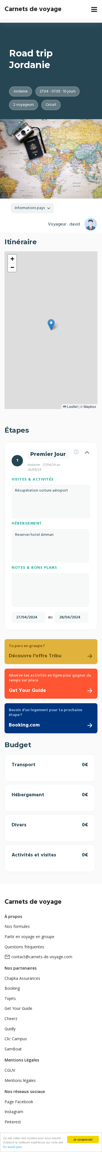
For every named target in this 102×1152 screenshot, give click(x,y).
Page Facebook (19, 1101)
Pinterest (13, 1121)
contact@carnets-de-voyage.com (41, 956)
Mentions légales (20, 1080)
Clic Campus (16, 1038)
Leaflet (72, 406)
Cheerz (11, 1018)
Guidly (10, 1028)
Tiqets (10, 998)
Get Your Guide (18, 1008)
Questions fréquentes (24, 946)
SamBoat (13, 1049)
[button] (51, 324)
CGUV (10, 1070)
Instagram (14, 1111)
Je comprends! (83, 1139)
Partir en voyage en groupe (29, 936)
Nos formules (17, 926)
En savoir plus (12, 1147)
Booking (12, 988)
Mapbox (90, 406)
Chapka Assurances (22, 978)
